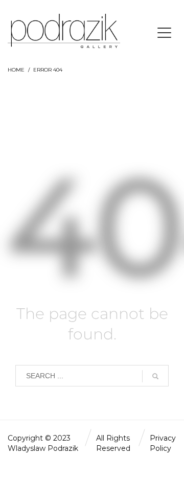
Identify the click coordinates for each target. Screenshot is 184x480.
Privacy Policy (163, 443)
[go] (155, 376)
